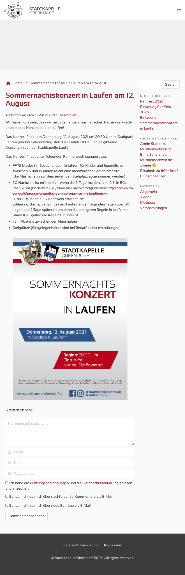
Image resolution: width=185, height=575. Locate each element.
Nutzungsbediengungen (49, 483)
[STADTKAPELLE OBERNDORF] (2, 11)
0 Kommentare (67, 114)
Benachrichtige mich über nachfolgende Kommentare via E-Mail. (61, 497)
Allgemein (14, 114)
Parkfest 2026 (152, 101)
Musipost (147, 203)
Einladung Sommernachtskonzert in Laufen (158, 123)
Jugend (145, 197)
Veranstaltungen (153, 208)
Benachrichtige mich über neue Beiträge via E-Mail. (50, 506)
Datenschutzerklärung (100, 483)
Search (170, 84)
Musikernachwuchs (155, 149)
